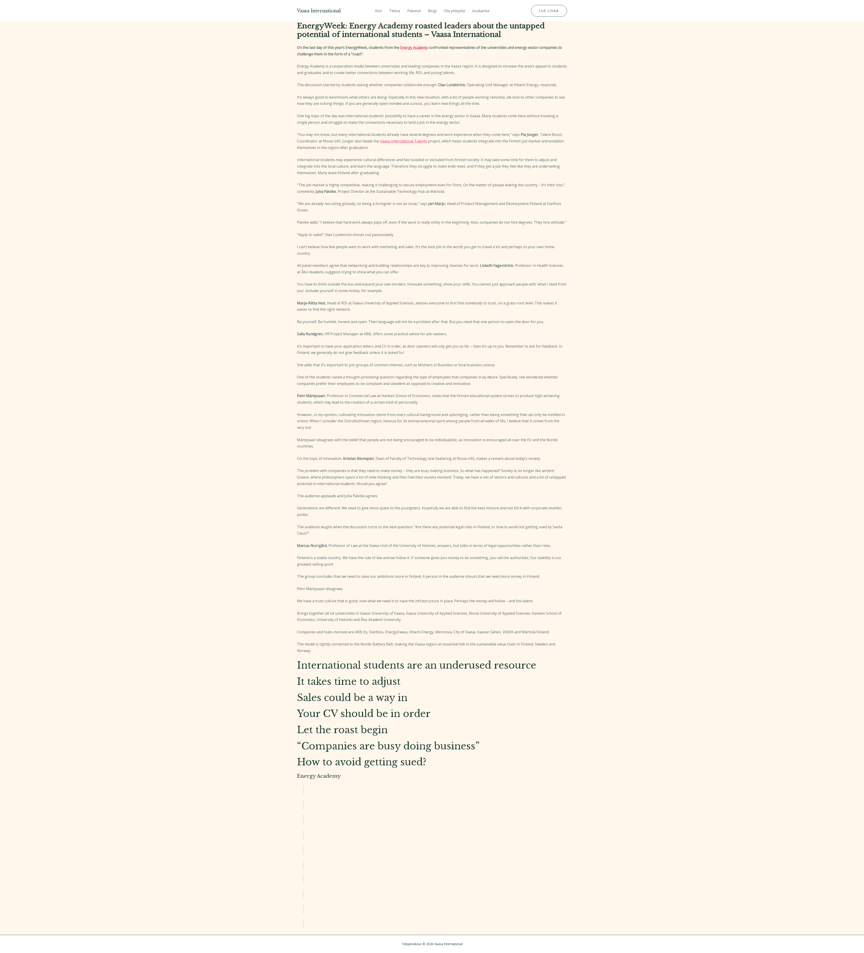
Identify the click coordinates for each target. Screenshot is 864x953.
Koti (378, 10)
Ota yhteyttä (454, 10)
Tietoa (394, 10)
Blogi (432, 10)
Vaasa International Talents (403, 141)
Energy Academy (414, 47)
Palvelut (414, 10)
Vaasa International (319, 10)
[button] (549, 11)
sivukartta (480, 10)
